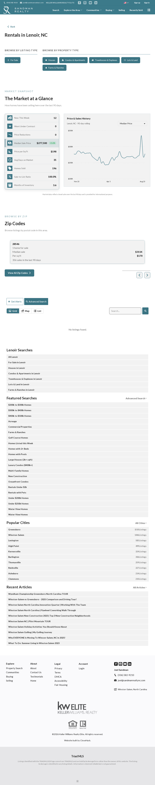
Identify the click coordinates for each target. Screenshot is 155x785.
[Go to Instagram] (85, 2)
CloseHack (85, 740)
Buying (109, 10)
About (33, 663)
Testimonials (36, 676)
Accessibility (60, 680)
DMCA (57, 676)
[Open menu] (148, 10)
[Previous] (139, 275)
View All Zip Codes (18, 273)
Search (56, 10)
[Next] (147, 275)
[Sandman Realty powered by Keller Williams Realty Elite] (77, 708)
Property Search (14, 668)
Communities (92, 10)
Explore (10, 663)
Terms (57, 672)
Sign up (137, 3)
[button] (32, 143)
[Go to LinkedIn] (96, 2)
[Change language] (126, 3)
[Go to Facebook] (79, 2)
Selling (122, 10)
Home (33, 680)
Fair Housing (61, 684)
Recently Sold (136, 10)
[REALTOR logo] (83, 725)
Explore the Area (72, 10)
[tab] (13, 310)
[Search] (145, 310)
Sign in (147, 3)
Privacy (58, 668)
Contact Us (35, 672)
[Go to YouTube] (90, 2)
